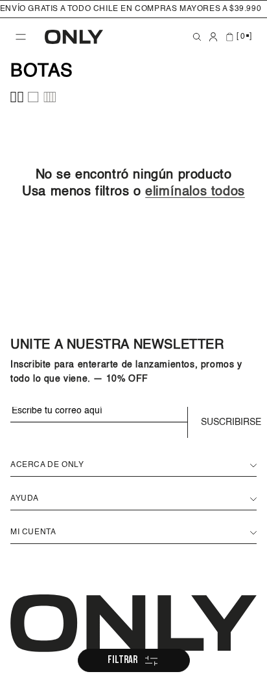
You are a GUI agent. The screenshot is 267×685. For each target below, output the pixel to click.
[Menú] (21, 37)
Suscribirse (229, 422)
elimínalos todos (195, 192)
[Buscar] (197, 37)
